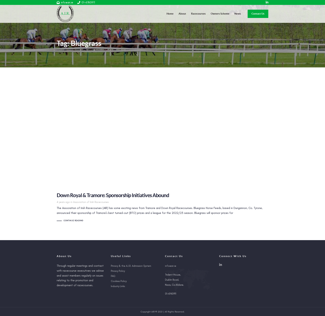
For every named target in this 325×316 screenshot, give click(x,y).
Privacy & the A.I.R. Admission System (131, 265)
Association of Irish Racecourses (91, 202)
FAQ (113, 276)
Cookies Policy (119, 281)
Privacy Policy (118, 270)
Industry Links (118, 286)
